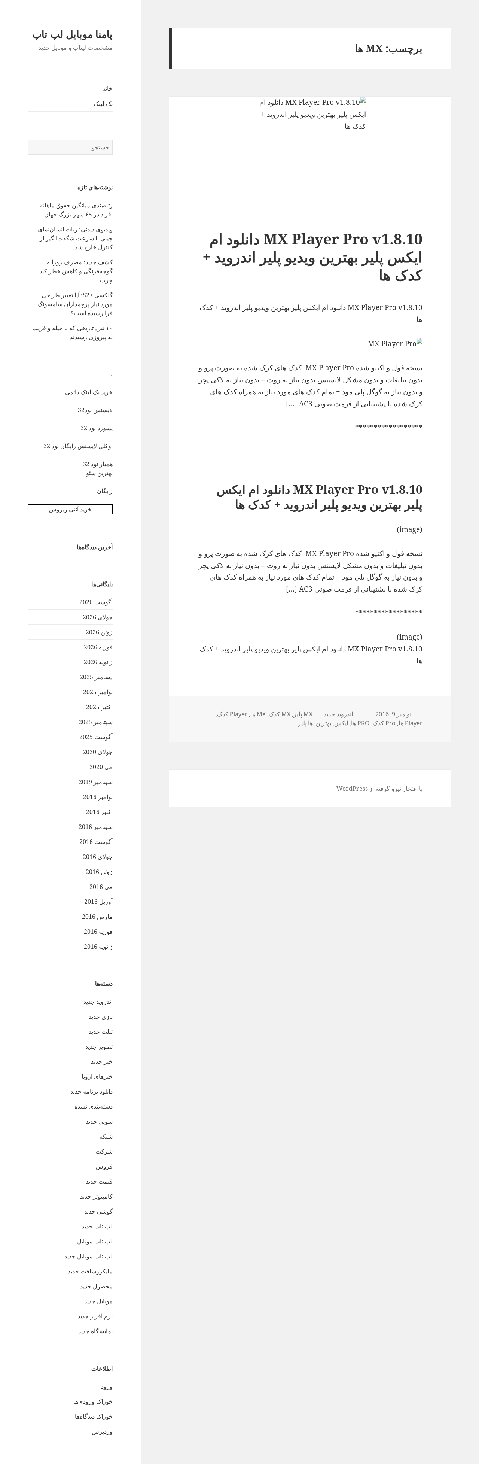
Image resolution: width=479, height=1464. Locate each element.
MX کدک (279, 714)
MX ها (258, 714)
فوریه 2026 (98, 647)
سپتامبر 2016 (96, 827)
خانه (107, 88)
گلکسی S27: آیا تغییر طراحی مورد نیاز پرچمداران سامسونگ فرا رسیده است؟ (75, 304)
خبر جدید (102, 1061)
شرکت (104, 1151)
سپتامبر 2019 (96, 782)
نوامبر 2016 (98, 797)
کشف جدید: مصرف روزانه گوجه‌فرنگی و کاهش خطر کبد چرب (76, 271)
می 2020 (101, 767)
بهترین (323, 723)
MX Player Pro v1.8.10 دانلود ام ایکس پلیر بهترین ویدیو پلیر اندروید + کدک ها (312, 257)
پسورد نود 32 (96, 428)
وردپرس (102, 1431)
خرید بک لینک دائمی (89, 392)
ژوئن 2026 (99, 632)
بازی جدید (101, 1016)
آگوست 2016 (96, 842)
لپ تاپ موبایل (95, 1241)
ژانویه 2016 (98, 946)
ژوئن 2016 (99, 872)
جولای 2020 (98, 752)
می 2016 (101, 887)
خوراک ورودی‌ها (93, 1401)
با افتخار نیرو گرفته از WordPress (379, 788)
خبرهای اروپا (97, 1076)
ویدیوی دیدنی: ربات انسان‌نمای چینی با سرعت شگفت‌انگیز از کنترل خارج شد (75, 238)
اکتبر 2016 (99, 812)
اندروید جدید (98, 1001)
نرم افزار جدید (95, 1316)
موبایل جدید (98, 1301)
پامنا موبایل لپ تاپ (72, 34)
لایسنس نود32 (95, 410)
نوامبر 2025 (98, 692)
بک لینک (103, 104)
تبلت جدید (101, 1031)
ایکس (341, 723)
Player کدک (232, 714)
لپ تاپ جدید (97, 1226)
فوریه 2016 (98, 931)
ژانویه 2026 (98, 662)
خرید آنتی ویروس (70, 509)
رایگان (105, 491)
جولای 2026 (98, 617)
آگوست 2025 (96, 737)
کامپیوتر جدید (96, 1196)
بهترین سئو (99, 473)
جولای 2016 (98, 857)
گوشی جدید (98, 1211)
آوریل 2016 (98, 901)
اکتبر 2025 (99, 707)
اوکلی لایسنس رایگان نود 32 (78, 446)
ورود (107, 1386)
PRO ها (360, 723)
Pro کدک (384, 723)
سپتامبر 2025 (96, 722)
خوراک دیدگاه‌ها (94, 1416)
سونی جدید (99, 1121)
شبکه (106, 1136)
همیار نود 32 (98, 464)
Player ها (410, 723)
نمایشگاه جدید (95, 1331)
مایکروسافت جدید (90, 1271)
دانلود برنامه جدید (91, 1091)
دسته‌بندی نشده (93, 1106)
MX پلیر (302, 714)
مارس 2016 (97, 916)
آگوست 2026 (96, 602)
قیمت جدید (99, 1181)
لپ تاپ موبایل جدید (88, 1256)
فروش (104, 1166)
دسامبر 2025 (96, 677)
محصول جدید (96, 1286)
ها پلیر (305, 723)
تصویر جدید (99, 1046)
